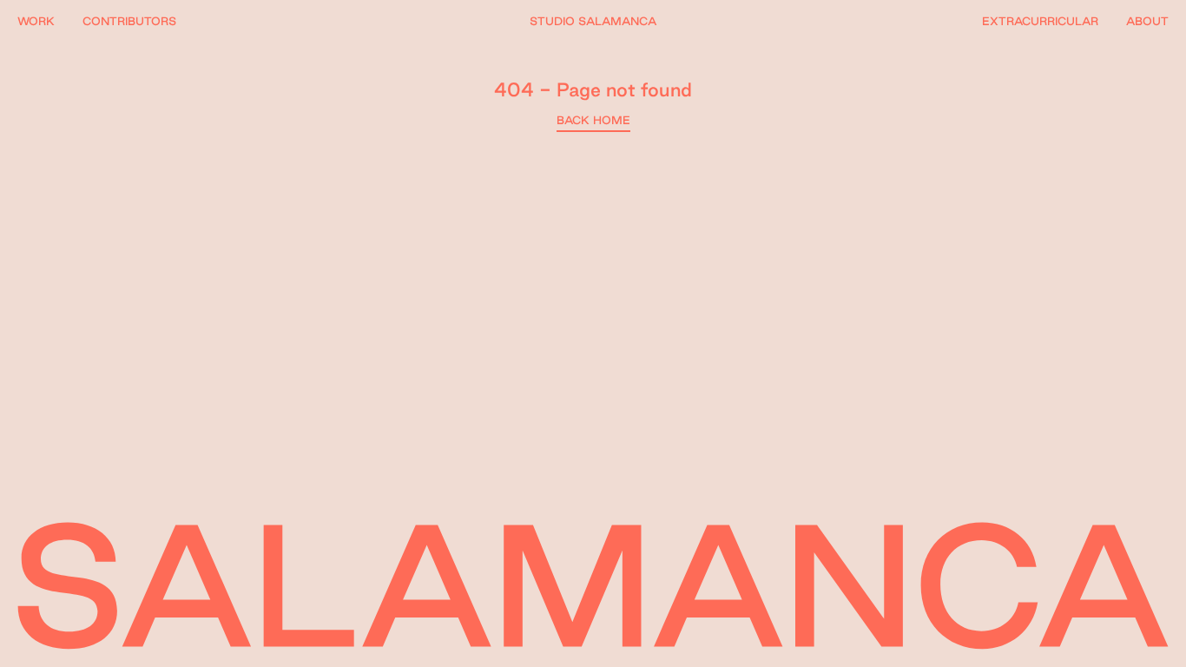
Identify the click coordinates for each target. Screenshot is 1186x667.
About (1147, 21)
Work (36, 21)
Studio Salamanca (593, 21)
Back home (593, 120)
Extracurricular (1040, 21)
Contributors (129, 21)
